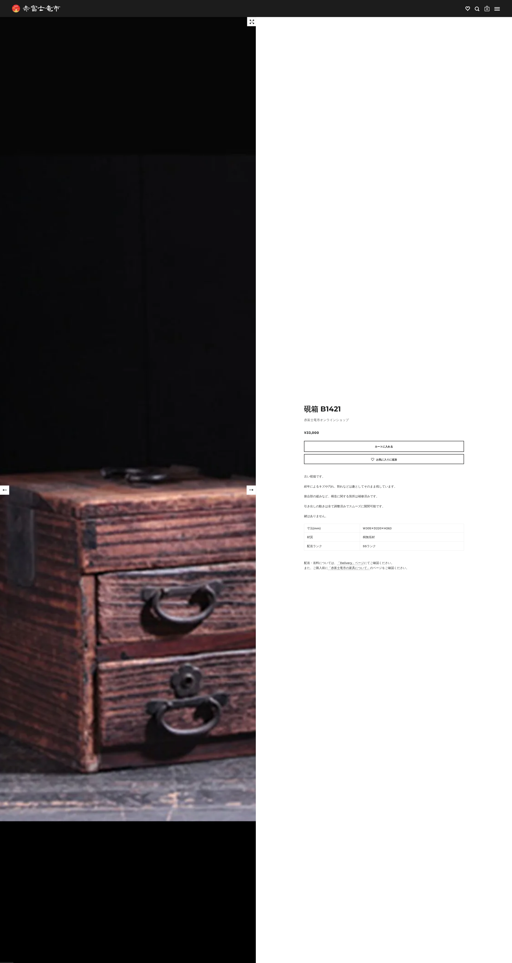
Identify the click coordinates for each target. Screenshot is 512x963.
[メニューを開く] (497, 9)
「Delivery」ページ (350, 563)
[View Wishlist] (467, 9)
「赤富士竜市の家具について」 (349, 568)
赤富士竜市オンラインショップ (326, 420)
